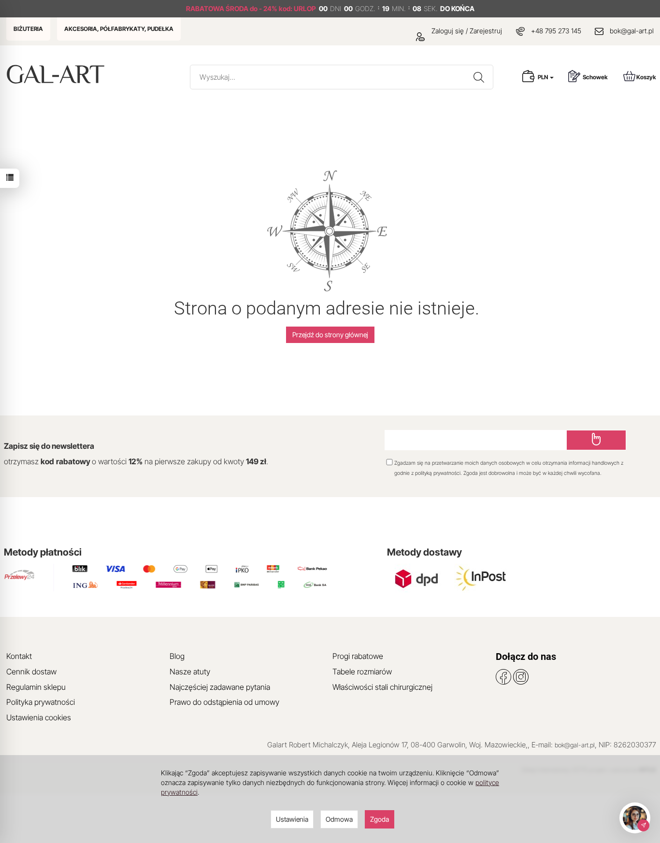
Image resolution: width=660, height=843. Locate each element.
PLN (543, 77)
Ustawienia (292, 819)
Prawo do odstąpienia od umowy (224, 702)
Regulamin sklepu (36, 687)
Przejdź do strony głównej (330, 334)
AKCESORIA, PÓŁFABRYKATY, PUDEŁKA (118, 28)
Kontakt (19, 656)
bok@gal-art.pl (632, 31)
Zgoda (379, 819)
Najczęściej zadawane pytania (220, 687)
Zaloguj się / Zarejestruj (466, 31)
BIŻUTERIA (28, 28)
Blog (177, 656)
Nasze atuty (190, 671)
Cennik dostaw (31, 671)
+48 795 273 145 (556, 31)
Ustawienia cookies (38, 717)
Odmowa (339, 819)
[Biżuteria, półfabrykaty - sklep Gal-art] (57, 74)
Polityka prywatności (40, 702)
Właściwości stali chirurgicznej (382, 687)
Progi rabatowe (357, 656)
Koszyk (646, 77)
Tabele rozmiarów (362, 671)
